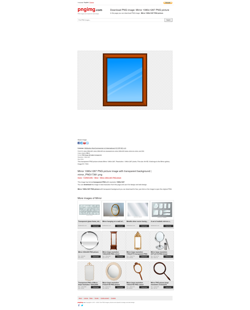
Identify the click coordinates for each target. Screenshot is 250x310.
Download (96, 226)
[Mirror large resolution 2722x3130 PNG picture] (114, 271)
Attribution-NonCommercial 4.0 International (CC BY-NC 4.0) (105, 148)
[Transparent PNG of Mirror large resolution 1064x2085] (89, 271)
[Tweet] (87, 143)
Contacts (113, 298)
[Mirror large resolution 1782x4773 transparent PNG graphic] (137, 240)
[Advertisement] (125, 37)
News (91, 298)
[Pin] (84, 143)
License (86, 298)
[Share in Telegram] (81, 143)
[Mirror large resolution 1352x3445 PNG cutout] (113, 240)
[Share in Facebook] (79, 143)
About (80, 298)
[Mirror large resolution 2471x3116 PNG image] (162, 240)
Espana (92, 2)
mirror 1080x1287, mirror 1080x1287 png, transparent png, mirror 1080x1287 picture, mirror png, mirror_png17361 (113, 151)
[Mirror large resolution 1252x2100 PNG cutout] (137, 271)
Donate (97, 298)
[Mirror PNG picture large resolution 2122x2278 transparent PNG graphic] (162, 271)
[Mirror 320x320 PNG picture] (89, 240)
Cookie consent (105, 298)
